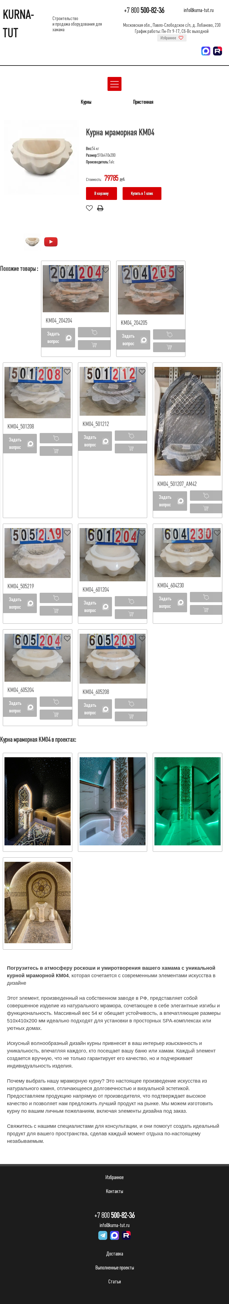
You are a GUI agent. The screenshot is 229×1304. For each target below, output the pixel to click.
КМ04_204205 (134, 322)
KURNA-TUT (18, 24)
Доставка (114, 1253)
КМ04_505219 (20, 586)
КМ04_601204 (95, 589)
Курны (86, 102)
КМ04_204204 (59, 320)
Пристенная (143, 102)
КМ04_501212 (95, 423)
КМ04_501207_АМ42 (177, 483)
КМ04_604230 (170, 585)
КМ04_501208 (20, 426)
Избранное (169, 37)
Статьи (114, 1281)
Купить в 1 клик (142, 193)
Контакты (114, 1191)
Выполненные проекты (114, 1267)
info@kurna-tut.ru (199, 10)
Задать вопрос (53, 337)
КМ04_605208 (95, 691)
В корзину (101, 193)
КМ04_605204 (20, 689)
